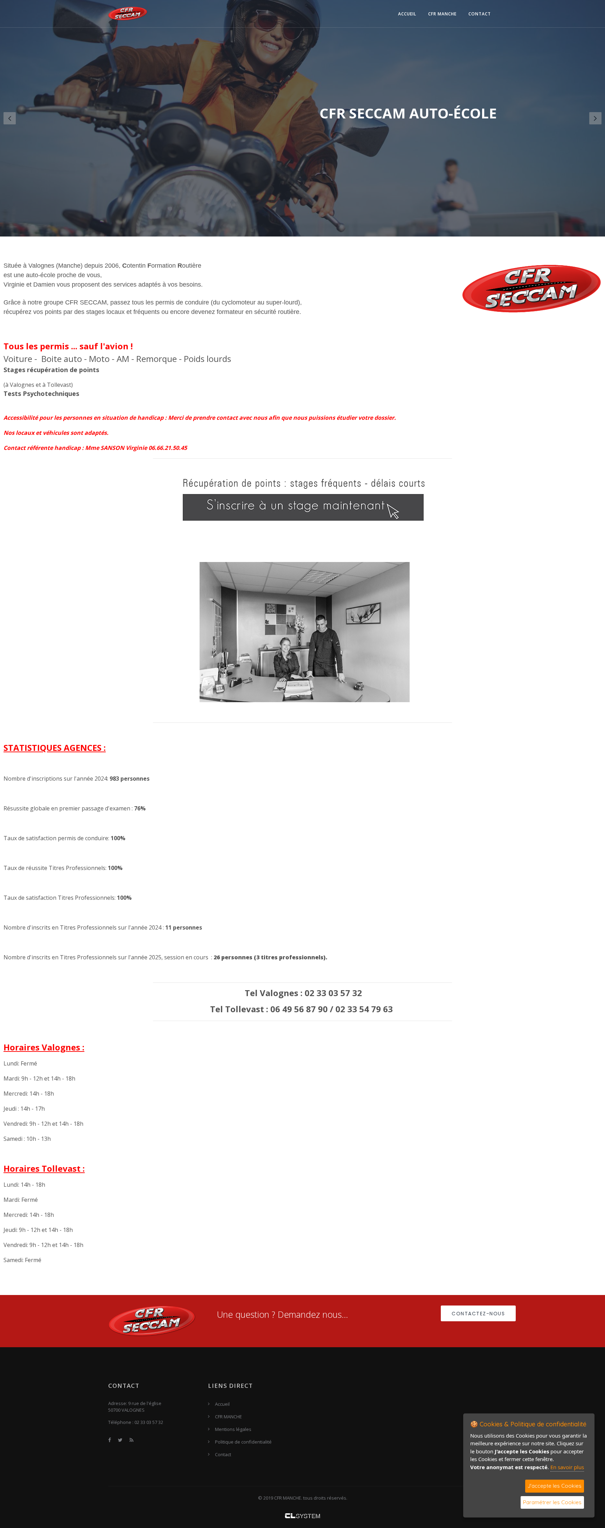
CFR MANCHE (442, 14)
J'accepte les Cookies (555, 1485)
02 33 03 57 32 (148, 1422)
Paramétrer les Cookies (552, 1502)
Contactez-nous (478, 1313)
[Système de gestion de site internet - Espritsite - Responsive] (302, 1515)
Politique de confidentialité (243, 1442)
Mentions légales (233, 1429)
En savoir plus (567, 1467)
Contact (479, 14)
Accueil (407, 14)
